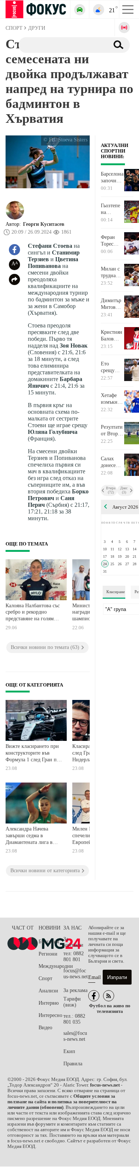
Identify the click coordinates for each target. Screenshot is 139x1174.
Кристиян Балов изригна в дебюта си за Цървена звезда (112, 335)
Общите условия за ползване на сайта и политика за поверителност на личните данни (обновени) (62, 1102)
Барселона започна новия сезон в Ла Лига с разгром (112, 177)
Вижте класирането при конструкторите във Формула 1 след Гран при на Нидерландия (34, 753)
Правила (72, 1063)
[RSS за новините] (108, 995)
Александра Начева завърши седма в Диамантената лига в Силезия (29, 836)
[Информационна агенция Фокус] (93, 995)
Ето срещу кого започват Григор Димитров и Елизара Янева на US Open (112, 367)
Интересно (50, 1015)
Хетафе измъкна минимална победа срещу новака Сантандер (112, 399)
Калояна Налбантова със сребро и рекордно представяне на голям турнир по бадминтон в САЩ (33, 613)
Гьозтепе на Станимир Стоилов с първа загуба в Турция (112, 209)
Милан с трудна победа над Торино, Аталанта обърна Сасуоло (111, 272)
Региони (48, 954)
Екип (69, 1051)
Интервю (49, 1003)
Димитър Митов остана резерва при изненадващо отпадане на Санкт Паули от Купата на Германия (112, 304)
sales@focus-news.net (75, 1036)
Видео (45, 1027)
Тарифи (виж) (72, 1002)
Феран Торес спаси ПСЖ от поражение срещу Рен (112, 240)
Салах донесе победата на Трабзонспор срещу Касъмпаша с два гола (112, 462)
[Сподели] (14, 279)
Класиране (115, 591)
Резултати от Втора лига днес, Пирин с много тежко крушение (112, 430)
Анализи (48, 991)
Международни (51, 966)
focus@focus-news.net (75, 973)
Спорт (45, 978)
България (49, 941)
